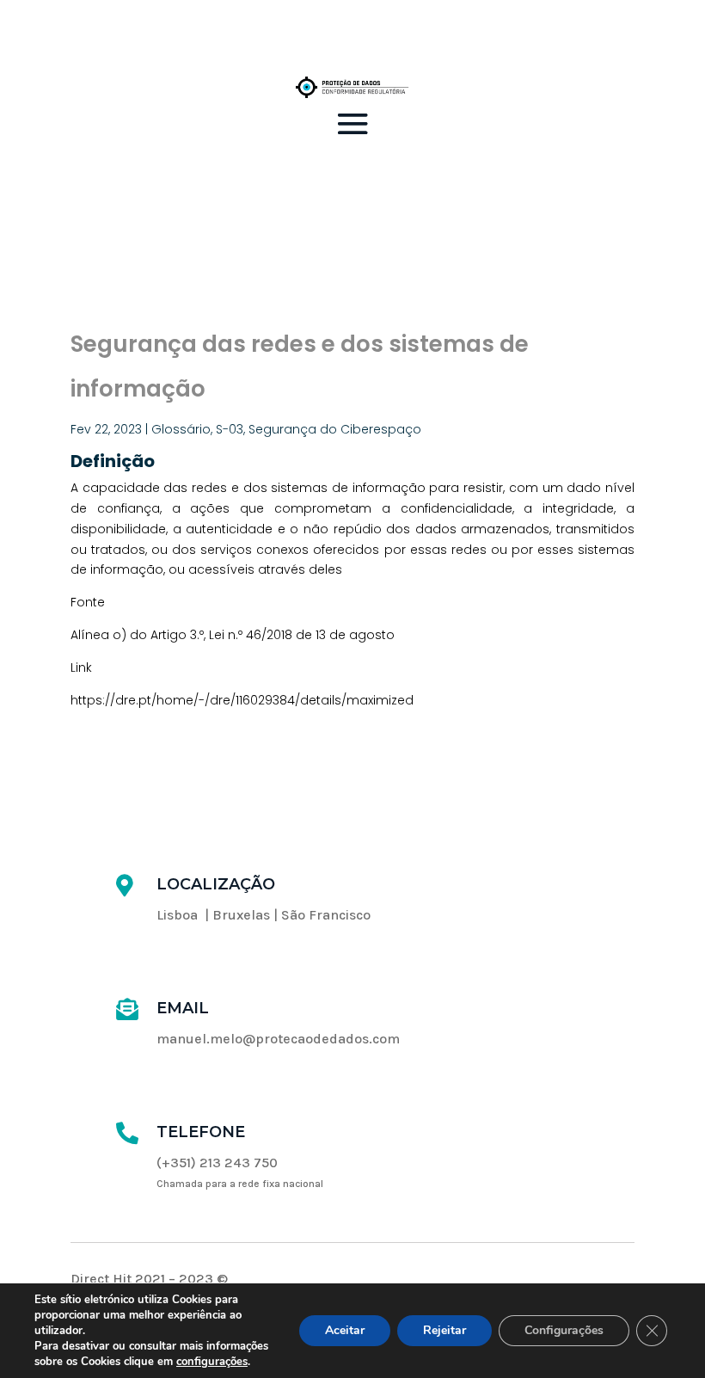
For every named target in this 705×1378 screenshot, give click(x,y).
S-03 (229, 429)
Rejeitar (444, 1330)
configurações (212, 1361)
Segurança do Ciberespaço (334, 429)
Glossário (181, 429)
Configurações (564, 1330)
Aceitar (345, 1330)
